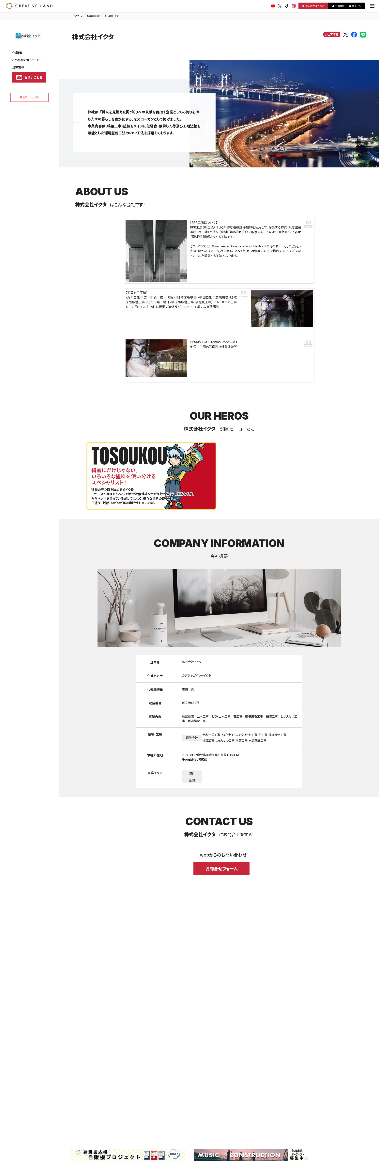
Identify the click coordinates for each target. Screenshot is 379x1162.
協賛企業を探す (94, 15)
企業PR (17, 53)
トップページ (77, 15)
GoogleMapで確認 (194, 759)
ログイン (356, 6)
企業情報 (18, 67)
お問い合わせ (33, 77)
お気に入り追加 (30, 97)
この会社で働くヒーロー (27, 60)
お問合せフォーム (221, 868)
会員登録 (340, 6)
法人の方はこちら (314, 6)
